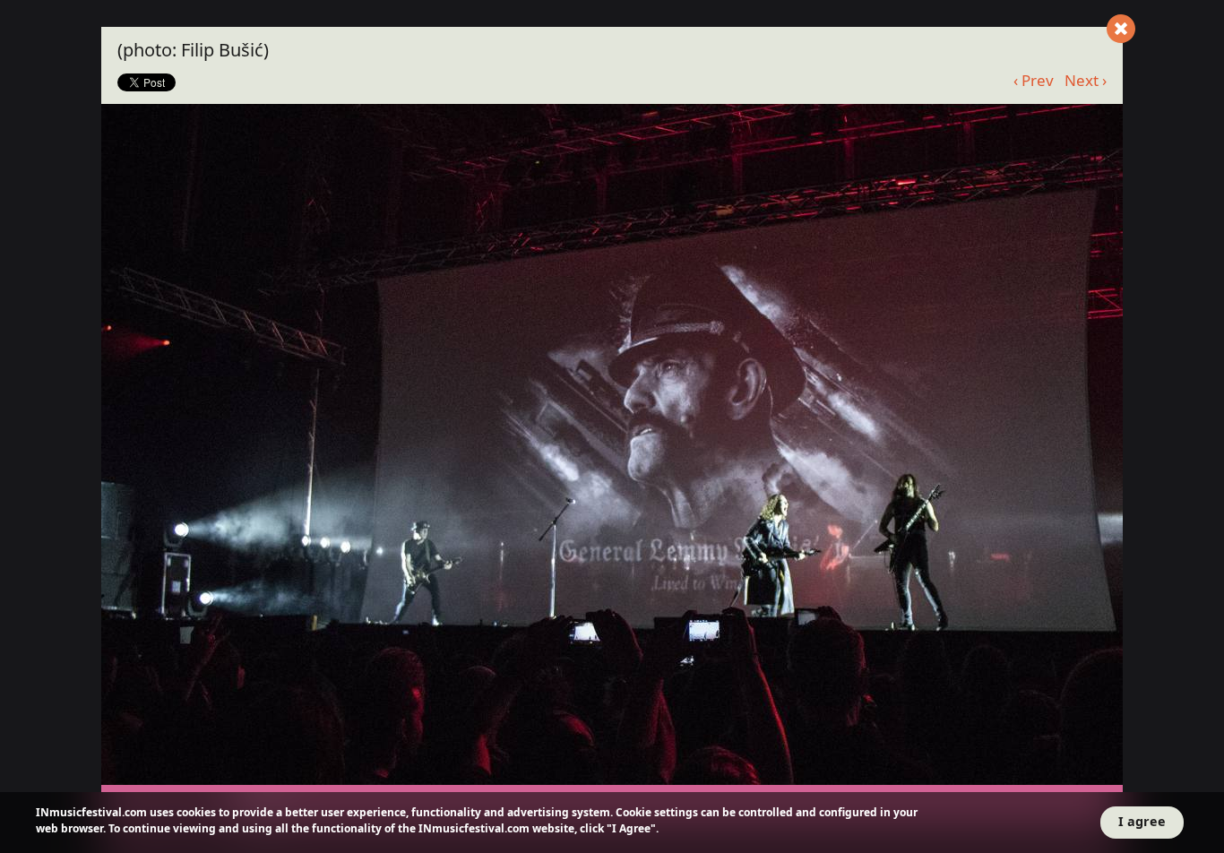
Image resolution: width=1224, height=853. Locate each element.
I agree (1142, 821)
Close (1121, 28)
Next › (1086, 80)
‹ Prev (1033, 80)
